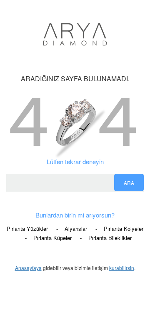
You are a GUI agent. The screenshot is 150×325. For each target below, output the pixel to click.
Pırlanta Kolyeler (123, 228)
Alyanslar (76, 228)
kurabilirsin (121, 267)
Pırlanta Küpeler (52, 238)
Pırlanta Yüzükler (27, 228)
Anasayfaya (28, 267)
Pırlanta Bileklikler (110, 238)
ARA (129, 182)
